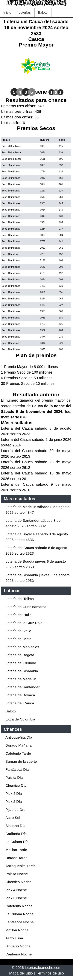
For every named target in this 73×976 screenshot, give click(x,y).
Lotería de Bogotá (19, 655)
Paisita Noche (16, 874)
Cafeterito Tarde (18, 753)
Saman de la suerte (21, 761)
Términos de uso (50, 973)
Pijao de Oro (15, 810)
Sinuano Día (15, 826)
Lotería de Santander (22, 687)
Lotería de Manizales (22, 647)
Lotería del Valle (18, 631)
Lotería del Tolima (19, 599)
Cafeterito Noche (19, 906)
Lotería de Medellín (20, 679)
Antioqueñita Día (18, 737)
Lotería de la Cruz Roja (23, 623)
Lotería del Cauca (19, 703)
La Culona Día (17, 842)
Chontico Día (15, 786)
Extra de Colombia (20, 719)
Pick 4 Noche (16, 890)
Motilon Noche (17, 930)
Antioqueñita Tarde (20, 866)
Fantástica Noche (19, 922)
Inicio (7, 12)
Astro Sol (12, 818)
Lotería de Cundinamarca (25, 607)
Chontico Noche (18, 882)
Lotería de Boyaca (20, 695)
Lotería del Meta (18, 639)
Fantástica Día (17, 769)
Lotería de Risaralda (21, 671)
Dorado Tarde (16, 858)
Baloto (43, 12)
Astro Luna (14, 938)
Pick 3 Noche (16, 898)
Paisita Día (14, 777)
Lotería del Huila (18, 615)
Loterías (25, 12)
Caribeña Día (16, 834)
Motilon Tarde (16, 850)
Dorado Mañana (18, 745)
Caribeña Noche (18, 954)
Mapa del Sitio (21, 973)
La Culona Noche (19, 914)
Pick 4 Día (13, 794)
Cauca (36, 39)
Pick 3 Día (13, 802)
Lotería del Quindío (20, 663)
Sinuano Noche (18, 946)
